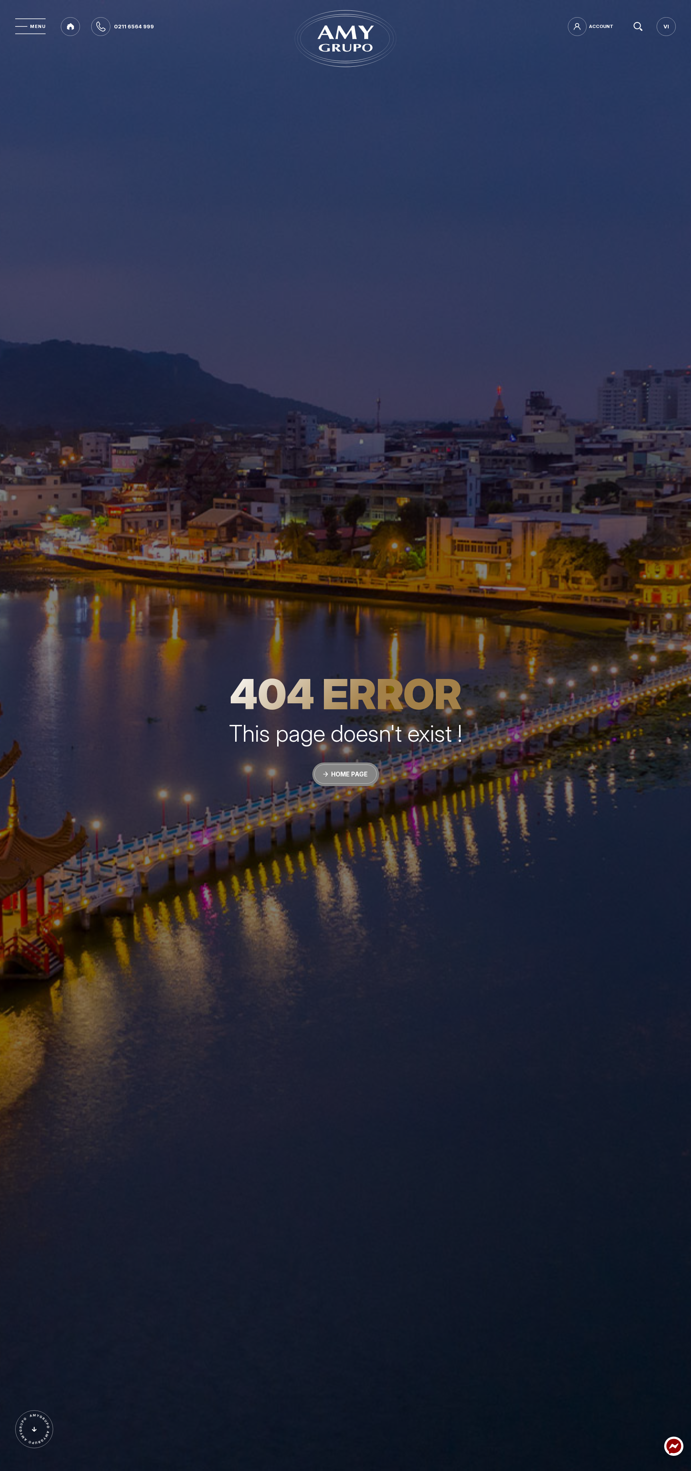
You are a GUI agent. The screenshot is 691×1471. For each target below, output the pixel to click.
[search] (637, 26)
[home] (70, 26)
